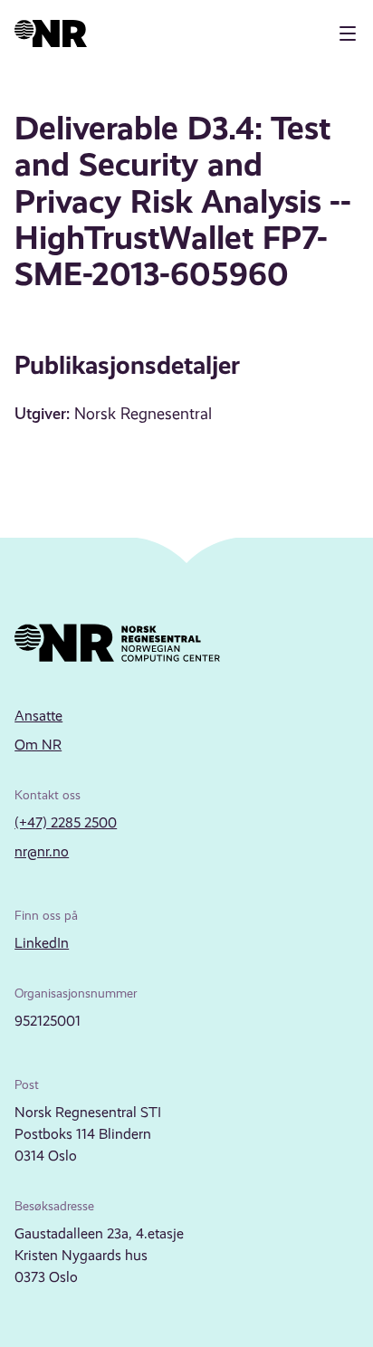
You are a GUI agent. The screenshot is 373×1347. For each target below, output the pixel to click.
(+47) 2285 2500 (65, 822)
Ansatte (38, 715)
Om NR (38, 744)
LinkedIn (41, 942)
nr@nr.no (41, 851)
